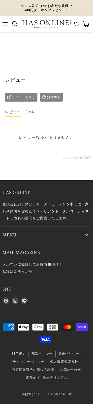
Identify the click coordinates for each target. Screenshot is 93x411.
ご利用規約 (17, 354)
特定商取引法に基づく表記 (33, 370)
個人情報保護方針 (64, 362)
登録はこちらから (17, 271)
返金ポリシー (68, 354)
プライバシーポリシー (26, 362)
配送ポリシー (42, 354)
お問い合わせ (70, 370)
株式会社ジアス (55, 377)
